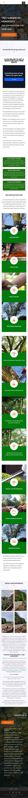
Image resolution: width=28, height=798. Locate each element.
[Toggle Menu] (23, 2)
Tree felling (14, 267)
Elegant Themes (13, 794)
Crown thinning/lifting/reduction (14, 360)
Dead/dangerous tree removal (14, 390)
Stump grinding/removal (14, 518)
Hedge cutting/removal (14, 489)
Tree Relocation (14, 548)
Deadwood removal (14, 326)
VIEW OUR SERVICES (9, 34)
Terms (15, 789)
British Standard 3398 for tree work (16, 671)
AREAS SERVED (8, 722)
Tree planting (14, 297)
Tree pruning (14, 237)
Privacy (11, 789)
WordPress (14, 796)
